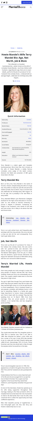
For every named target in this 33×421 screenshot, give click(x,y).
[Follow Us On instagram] (6, 2)
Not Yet (29, 132)
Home (12, 48)
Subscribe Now (27, 2)
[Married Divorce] (17, 7)
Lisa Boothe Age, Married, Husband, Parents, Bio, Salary (18, 220)
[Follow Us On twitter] (4, 2)
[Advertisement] (16, 26)
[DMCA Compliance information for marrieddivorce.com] (16, 417)
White (29, 138)
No (30, 135)
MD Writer (17, 81)
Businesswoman (27, 122)
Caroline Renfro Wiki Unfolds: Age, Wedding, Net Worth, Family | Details (18, 356)
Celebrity (19, 48)
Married (29, 126)
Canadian (29, 119)
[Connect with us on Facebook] (2, 2)
